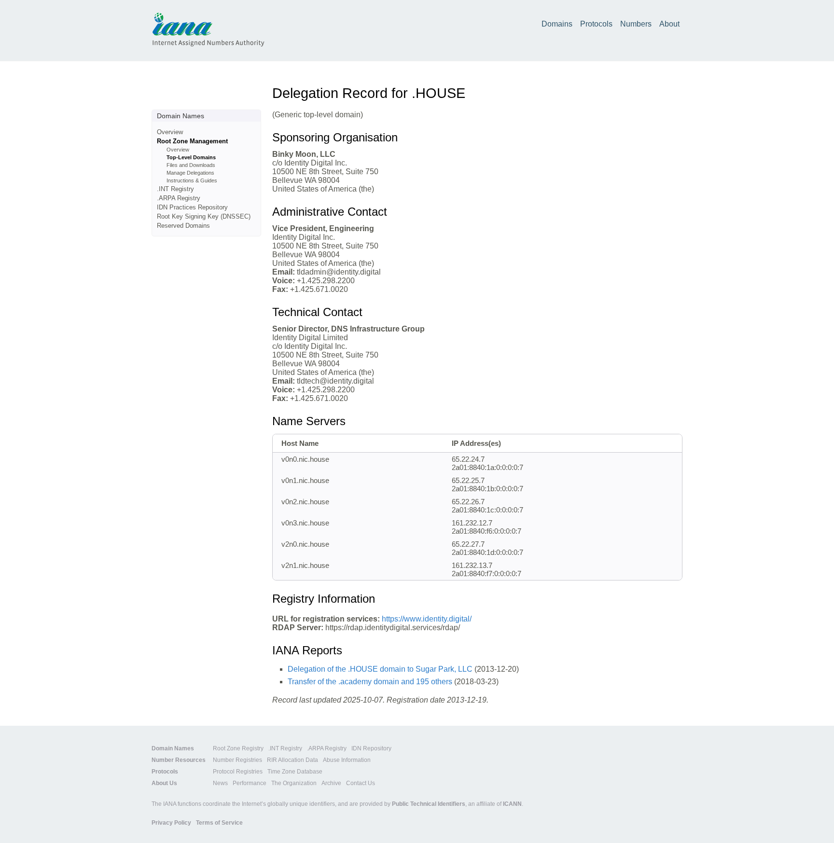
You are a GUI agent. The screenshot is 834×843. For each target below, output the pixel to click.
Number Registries (237, 760)
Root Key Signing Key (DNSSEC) (203, 216)
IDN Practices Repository (192, 207)
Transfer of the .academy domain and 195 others (370, 681)
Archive (331, 783)
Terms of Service (219, 822)
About (669, 24)
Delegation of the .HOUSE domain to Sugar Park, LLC (380, 669)
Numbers (636, 24)
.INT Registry (175, 189)
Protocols (596, 24)
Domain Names (173, 748)
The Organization (294, 783)
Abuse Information (347, 760)
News (220, 783)
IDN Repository (371, 748)
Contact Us (360, 783)
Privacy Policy (171, 822)
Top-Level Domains (191, 157)
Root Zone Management (192, 141)
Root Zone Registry (238, 748)
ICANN (512, 804)
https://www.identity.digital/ (427, 619)
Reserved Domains (183, 225)
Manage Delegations (190, 173)
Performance (249, 783)
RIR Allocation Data (292, 760)
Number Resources (179, 760)
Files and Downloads (191, 165)
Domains (557, 24)
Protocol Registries (238, 771)
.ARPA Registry (178, 198)
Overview (170, 132)
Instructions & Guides (192, 180)
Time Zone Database (294, 771)
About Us (164, 783)
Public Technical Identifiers (428, 804)
